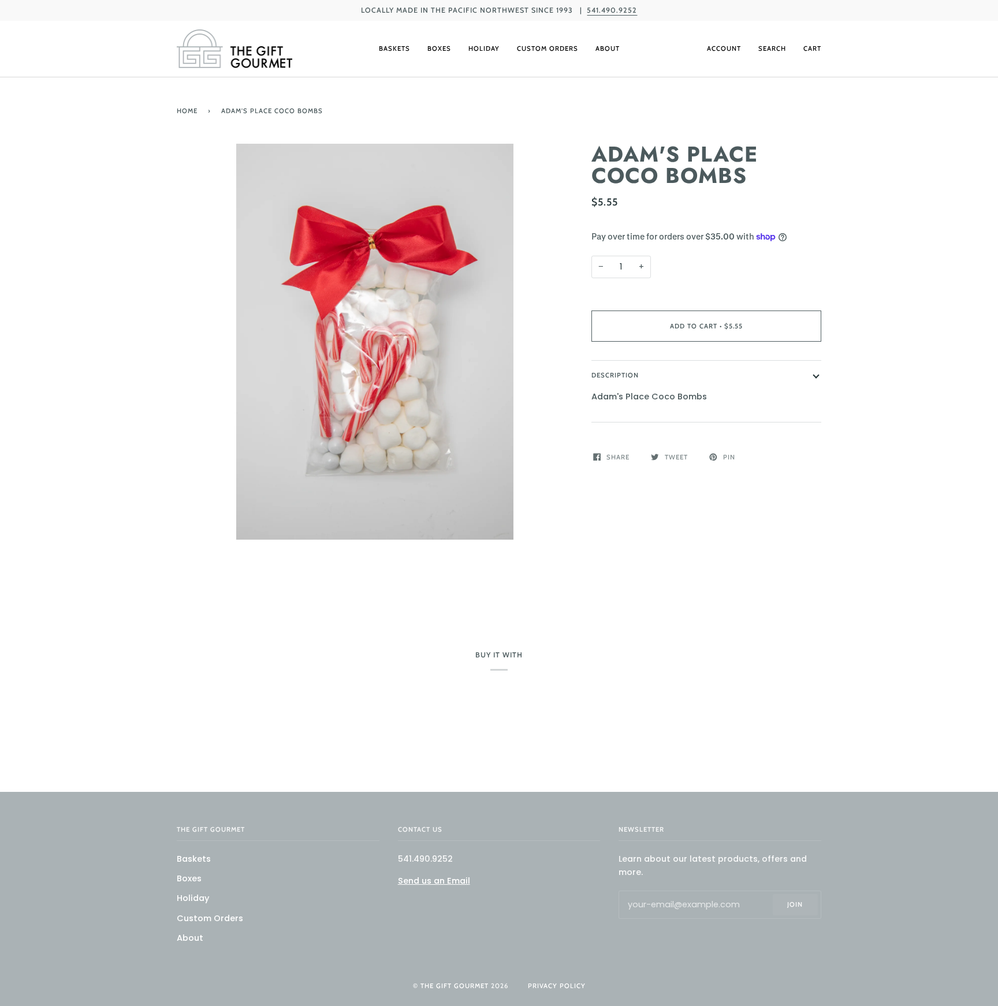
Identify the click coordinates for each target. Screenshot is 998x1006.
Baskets (194, 859)
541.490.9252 (612, 10)
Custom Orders (210, 918)
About (190, 938)
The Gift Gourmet (454, 986)
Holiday (193, 898)
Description (615, 375)
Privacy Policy (557, 986)
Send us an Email (434, 881)
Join (795, 904)
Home (187, 111)
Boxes (189, 878)
